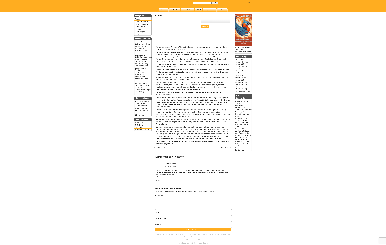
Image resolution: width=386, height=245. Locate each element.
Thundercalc (139, 122)
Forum (137, 19)
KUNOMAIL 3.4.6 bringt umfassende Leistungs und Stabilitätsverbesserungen (143, 54)
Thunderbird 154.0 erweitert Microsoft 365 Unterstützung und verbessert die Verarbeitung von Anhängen (141, 65)
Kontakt (181, 243)
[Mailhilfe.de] (145, 5)
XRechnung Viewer (142, 130)
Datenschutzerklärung (200, 243)
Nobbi (237, 118)
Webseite (205, 26)
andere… (222, 10)
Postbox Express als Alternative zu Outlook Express (142, 104)
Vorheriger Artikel (160, 147)
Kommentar (159, 195)
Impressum (188, 243)
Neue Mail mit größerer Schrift (240, 72)
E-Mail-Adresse (161, 218)
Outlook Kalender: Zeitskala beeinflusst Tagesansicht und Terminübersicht (142, 45)
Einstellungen (140, 32)
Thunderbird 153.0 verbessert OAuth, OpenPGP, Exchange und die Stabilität (243, 122)
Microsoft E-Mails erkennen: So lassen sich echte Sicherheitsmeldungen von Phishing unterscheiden (143, 89)
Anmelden (249, 2)
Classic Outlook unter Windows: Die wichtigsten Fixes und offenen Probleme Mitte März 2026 (243, 135)
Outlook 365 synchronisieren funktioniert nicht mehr (241, 83)
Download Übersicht (142, 22)
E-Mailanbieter (140, 27)
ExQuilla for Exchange (139, 126)
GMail (198, 10)
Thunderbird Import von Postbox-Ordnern (142, 109)
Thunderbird (187, 10)
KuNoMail (174, 10)
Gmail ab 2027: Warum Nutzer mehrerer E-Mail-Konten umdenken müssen (141, 77)
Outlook (164, 10)
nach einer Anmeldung (179, 141)
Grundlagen (139, 29)
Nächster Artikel (226, 147)
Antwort (158, 180)
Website (158, 224)
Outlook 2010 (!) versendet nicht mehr (242, 90)
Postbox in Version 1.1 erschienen (141, 114)
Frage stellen (210, 10)
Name (157, 212)
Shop (137, 34)
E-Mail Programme (141, 24)
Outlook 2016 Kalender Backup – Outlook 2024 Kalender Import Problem (242, 64)
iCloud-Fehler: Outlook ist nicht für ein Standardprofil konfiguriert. (242, 146)
